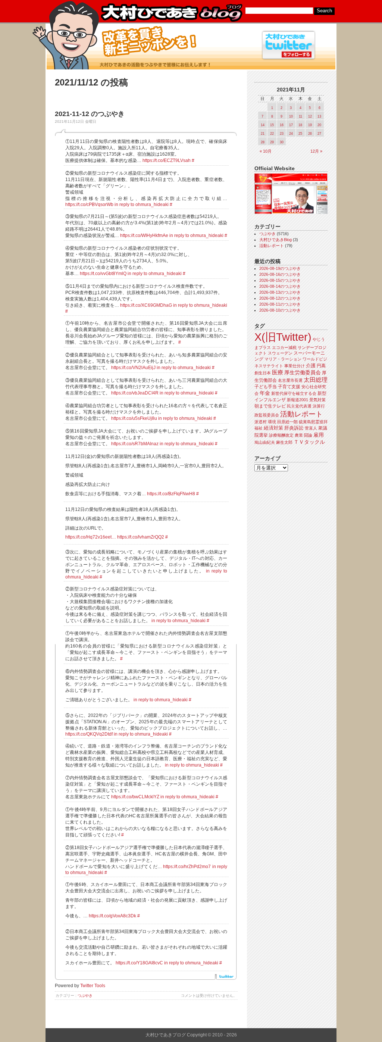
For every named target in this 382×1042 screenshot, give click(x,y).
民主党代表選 (299, 406)
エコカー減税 (284, 347)
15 (272, 125)
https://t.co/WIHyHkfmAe (144, 235)
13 (319, 116)
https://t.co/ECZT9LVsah (167, 160)
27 (319, 133)
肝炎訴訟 (294, 428)
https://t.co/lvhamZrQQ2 (140, 537)
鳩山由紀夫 (264, 442)
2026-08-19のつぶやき (280, 268)
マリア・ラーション (282, 359)
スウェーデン (280, 353)
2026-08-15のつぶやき (280, 280)
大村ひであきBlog (275, 239)
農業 (299, 435)
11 (300, 116)
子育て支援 (289, 386)
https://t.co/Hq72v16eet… (90, 537)
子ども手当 (265, 386)
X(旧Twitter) (282, 337)
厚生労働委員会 (302, 372)
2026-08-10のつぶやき (280, 310)
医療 (277, 372)
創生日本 (262, 373)
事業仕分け (294, 366)
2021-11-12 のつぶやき (90, 114)
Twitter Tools (92, 985)
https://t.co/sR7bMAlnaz (135, 443)
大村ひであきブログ (171, 12)
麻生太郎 (284, 442)
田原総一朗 (287, 421)
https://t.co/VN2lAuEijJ (133, 367)
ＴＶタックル (309, 442)
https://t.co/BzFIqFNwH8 (171, 493)
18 (300, 125)
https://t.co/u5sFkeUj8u (134, 418)
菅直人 (311, 428)
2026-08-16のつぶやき (280, 274)
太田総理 (316, 380)
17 (291, 125)
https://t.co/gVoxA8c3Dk (112, 915)
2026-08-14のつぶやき (280, 286)
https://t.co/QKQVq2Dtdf (89, 734)
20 (319, 125)
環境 (272, 421)
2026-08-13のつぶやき (280, 292)
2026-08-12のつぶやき (280, 298)
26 (310, 133)
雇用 (318, 435)
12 (310, 116)
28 (262, 142)
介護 (311, 365)
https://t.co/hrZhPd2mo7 (187, 866)
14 (262, 125)
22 (272, 133)
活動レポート (271, 245)
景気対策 (317, 399)
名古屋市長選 (290, 380)
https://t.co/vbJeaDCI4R (135, 393)
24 (291, 133)
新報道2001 (297, 399)
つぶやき (85, 995)
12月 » (316, 151)
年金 (265, 393)
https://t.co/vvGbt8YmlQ (103, 273)
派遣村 (260, 421)
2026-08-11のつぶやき (280, 304)
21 (262, 133)
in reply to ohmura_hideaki (142, 204)
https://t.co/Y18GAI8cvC (139, 962)
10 (291, 116)
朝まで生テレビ (270, 406)
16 (282, 125)
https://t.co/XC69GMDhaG (146, 305)
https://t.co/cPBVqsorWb (89, 204)
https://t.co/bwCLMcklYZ (135, 796)
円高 (321, 365)
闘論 (308, 435)
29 (272, 142)
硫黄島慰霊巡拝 (313, 421)
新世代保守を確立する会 (293, 393)
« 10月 (266, 151)
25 (300, 133)
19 (310, 125)
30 (282, 142)
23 (282, 133)
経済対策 (273, 428)
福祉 (258, 428)
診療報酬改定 (281, 435)
